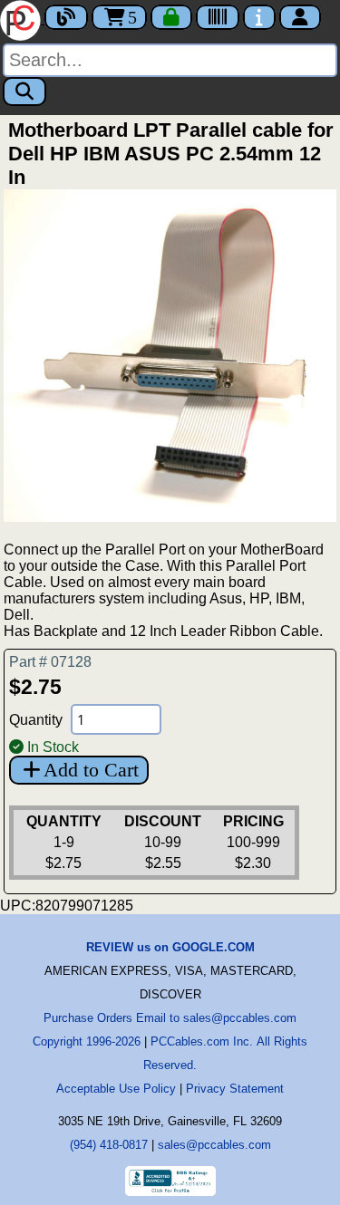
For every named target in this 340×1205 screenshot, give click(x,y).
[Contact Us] (259, 17)
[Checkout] (171, 17)
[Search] (24, 91)
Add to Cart (91, 769)
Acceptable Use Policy (116, 1088)
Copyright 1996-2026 (87, 1041)
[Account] (300, 17)
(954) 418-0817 (109, 1145)
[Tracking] (217, 17)
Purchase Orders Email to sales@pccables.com (170, 1018)
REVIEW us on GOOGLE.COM (170, 947)
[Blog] (66, 17)
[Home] (22, 18)
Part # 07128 (50, 662)
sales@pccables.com (214, 1145)
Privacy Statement (235, 1088)
